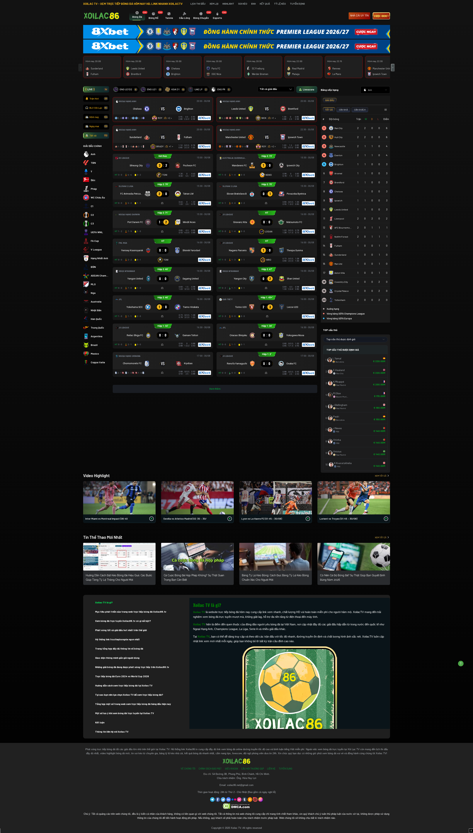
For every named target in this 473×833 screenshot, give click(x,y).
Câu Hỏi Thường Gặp (252, 768)
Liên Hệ (271, 768)
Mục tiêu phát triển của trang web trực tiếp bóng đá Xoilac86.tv (130, 611)
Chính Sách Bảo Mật (210, 768)
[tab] (137, 16)
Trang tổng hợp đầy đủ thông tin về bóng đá (119, 648)
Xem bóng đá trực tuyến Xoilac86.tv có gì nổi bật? (123, 620)
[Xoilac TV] (102, 15)
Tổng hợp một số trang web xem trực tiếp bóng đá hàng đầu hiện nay (133, 704)
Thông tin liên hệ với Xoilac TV (111, 731)
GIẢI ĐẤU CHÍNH (92, 145)
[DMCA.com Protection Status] (236, 806)
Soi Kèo (242, 3)
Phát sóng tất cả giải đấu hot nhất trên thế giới (121, 630)
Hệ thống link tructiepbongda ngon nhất (117, 639)
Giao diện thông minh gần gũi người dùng (117, 657)
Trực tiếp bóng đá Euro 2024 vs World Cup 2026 (122, 676)
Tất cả (98, 135)
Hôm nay (98, 117)
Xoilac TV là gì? (104, 602)
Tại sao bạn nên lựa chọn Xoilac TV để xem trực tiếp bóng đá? (129, 694)
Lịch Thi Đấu (197, 3)
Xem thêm (214, 388)
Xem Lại (214, 3)
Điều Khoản (231, 768)
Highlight (228, 3)
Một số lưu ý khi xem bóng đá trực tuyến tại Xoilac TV (124, 713)
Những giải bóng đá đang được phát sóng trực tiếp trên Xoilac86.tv (132, 667)
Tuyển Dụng (297, 3)
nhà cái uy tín (359, 15)
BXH (253, 3)
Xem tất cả (380, 475)
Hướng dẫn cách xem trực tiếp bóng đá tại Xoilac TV (123, 685)
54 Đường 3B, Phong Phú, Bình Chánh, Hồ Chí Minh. (241, 774)
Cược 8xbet (381, 16)
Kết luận (99, 722)
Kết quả (265, 3)
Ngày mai (98, 126)
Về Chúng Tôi (188, 768)
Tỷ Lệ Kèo (280, 3)
